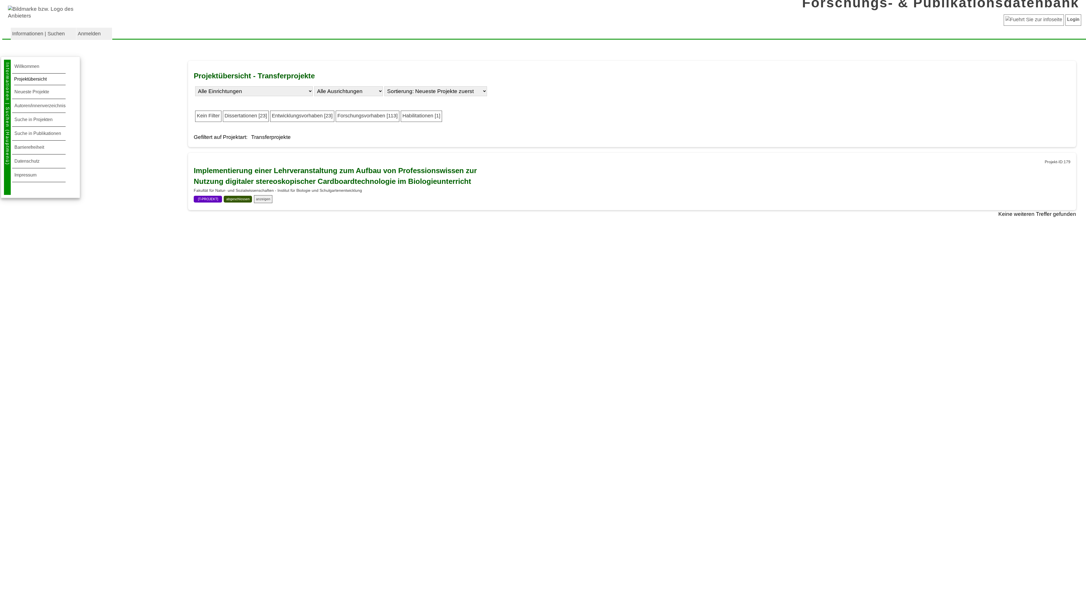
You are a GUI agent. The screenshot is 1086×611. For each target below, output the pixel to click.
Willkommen (26, 66)
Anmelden (89, 33)
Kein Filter (208, 116)
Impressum (25, 175)
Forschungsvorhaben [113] (367, 116)
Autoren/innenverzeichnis (40, 105)
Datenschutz (27, 161)
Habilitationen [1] (421, 116)
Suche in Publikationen (37, 133)
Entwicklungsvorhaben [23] (302, 116)
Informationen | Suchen (38, 33)
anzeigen (263, 199)
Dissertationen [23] (246, 116)
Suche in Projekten (33, 119)
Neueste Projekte (31, 91)
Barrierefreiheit (29, 147)
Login (1073, 19)
